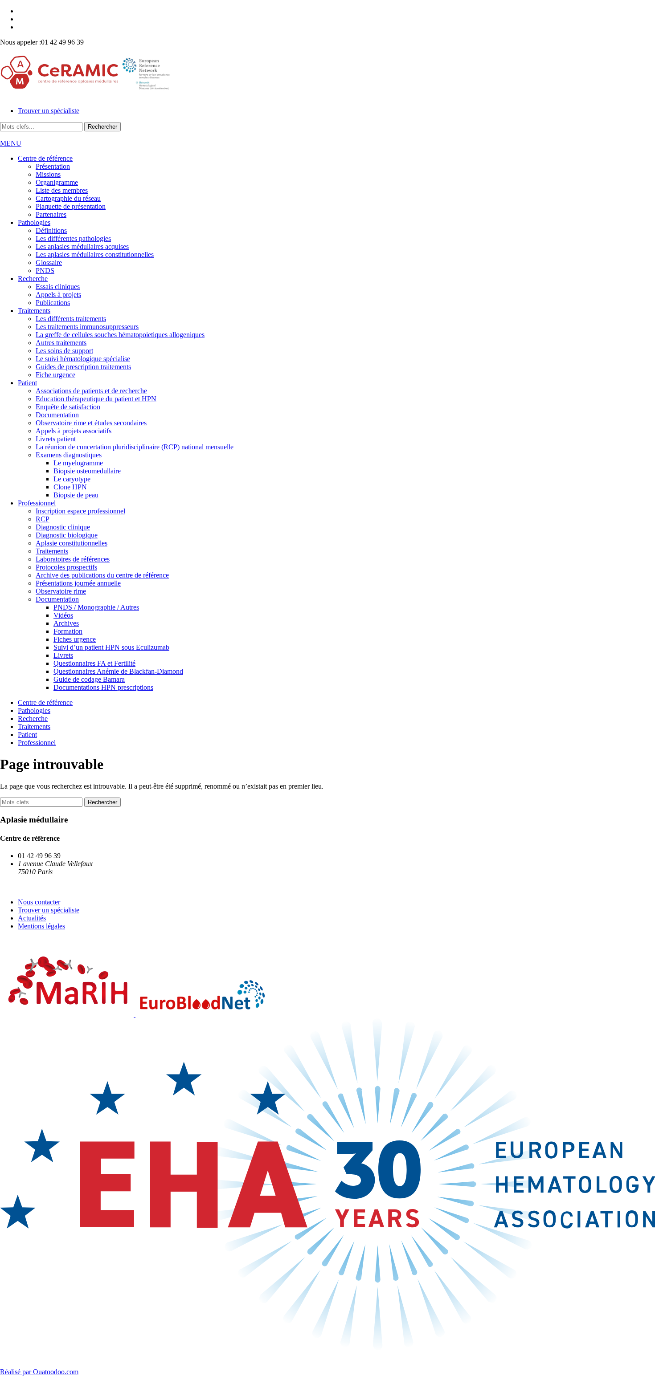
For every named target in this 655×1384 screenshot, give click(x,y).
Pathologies (34, 222)
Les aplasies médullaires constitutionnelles (95, 254)
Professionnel (37, 503)
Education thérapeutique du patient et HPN (96, 399)
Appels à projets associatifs (73, 431)
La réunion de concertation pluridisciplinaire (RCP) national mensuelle (134, 447)
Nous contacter (39, 902)
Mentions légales (41, 926)
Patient (27, 383)
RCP (42, 519)
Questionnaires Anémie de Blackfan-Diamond (118, 671)
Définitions (51, 230)
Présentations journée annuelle (78, 583)
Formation (67, 631)
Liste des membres (62, 190)
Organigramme (57, 182)
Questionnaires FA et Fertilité (94, 663)
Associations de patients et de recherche (91, 391)
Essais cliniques (58, 286)
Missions (48, 174)
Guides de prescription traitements (83, 366)
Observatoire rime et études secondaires (91, 423)
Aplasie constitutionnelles (71, 543)
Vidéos (63, 615)
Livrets (63, 655)
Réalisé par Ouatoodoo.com (39, 1372)
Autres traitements (61, 342)
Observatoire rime (61, 591)
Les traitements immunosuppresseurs (87, 326)
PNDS (45, 270)
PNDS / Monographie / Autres (96, 607)
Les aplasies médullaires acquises (82, 246)
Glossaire (49, 262)
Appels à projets (58, 294)
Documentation (57, 415)
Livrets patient (56, 439)
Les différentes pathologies (73, 238)
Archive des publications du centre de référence (102, 575)
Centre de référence (45, 158)
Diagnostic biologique (67, 535)
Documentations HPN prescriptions (103, 687)
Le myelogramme (78, 463)
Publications (53, 302)
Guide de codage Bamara (89, 679)
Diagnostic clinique (63, 527)
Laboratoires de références (73, 559)
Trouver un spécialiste (48, 110)
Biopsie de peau (75, 495)
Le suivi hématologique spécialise (83, 358)
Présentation (53, 166)
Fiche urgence (55, 375)
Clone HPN (70, 487)
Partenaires (51, 214)
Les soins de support (64, 350)
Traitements (34, 310)
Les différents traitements (71, 318)
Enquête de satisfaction (68, 407)
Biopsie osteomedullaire (87, 471)
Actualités (32, 918)
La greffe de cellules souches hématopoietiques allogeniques (120, 334)
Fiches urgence (74, 639)
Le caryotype (71, 479)
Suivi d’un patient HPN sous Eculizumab (111, 647)
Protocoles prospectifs (66, 567)
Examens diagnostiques (69, 455)
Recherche (33, 278)
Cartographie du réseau (68, 198)
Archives (66, 623)
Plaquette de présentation (71, 206)
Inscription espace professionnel (80, 511)
